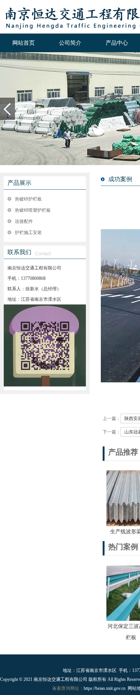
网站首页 (23, 43)
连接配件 (24, 221)
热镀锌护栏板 (28, 199)
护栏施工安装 (28, 232)
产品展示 (19, 183)
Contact (43, 253)
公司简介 (70, 43)
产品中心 (117, 43)
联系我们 (19, 252)
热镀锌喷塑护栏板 (33, 210)
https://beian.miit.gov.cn (104, 688)
